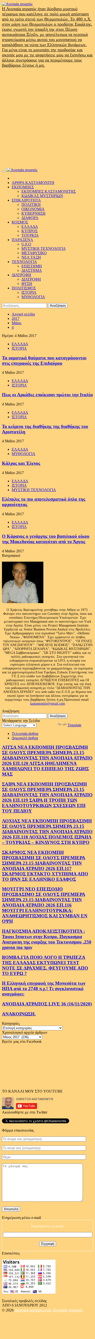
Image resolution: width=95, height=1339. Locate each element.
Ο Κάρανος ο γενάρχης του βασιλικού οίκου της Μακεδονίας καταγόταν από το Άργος (45, 539)
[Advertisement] (47, 117)
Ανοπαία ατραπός (67, 1310)
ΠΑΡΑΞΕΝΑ (22, 240)
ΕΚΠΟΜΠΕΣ (23, 187)
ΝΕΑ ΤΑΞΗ (31, 257)
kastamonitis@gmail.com (47, 703)
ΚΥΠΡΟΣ (29, 231)
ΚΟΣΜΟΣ (20, 222)
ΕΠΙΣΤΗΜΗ (31, 266)
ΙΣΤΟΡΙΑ (29, 292)
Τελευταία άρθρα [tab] (25, 733)
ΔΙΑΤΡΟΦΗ (21, 275)
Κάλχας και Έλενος (21, 463)
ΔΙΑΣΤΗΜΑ (31, 270)
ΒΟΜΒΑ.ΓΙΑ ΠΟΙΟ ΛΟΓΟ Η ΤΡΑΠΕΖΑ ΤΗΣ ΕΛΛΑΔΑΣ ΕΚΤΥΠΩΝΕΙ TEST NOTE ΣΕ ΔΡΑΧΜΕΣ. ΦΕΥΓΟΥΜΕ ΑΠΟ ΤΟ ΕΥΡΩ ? (45, 965)
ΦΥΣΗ (26, 284)
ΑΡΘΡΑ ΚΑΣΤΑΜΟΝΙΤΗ (33, 183)
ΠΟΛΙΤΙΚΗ (31, 205)
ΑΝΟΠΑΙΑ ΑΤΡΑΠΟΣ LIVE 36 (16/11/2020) (47, 1003)
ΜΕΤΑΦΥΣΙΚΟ (34, 253)
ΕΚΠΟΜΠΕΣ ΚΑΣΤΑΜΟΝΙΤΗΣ (48, 191)
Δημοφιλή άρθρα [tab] (25, 738)
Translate (74, 725)
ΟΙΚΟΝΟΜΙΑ (33, 209)
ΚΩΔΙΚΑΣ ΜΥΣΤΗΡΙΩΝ (42, 196)
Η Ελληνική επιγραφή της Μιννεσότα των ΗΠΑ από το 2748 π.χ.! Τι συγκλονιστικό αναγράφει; (43, 988)
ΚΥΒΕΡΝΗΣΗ (33, 213)
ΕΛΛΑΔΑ (29, 226)
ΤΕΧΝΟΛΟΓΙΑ (24, 262)
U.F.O (26, 244)
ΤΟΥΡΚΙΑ (30, 235)
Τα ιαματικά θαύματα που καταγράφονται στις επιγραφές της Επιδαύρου (44, 360)
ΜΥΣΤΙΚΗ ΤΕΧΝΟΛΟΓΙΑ (43, 248)
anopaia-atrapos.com (33, 1310)
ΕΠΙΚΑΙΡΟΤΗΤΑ (26, 200)
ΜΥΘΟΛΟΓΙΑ (33, 297)
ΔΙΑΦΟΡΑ (29, 218)
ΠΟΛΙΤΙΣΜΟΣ (24, 288)
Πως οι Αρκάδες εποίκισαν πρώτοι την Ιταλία (47, 394)
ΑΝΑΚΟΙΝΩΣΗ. (19, 1013)
